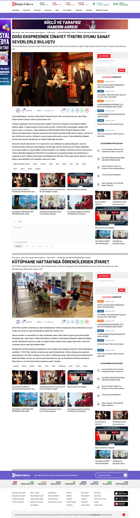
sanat (84, 164)
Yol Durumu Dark (18, 502)
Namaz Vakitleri (27, 483)
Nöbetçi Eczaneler (36, 502)
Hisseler (83, 483)
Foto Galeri (67, 10)
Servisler (26, 10)
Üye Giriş (97, 493)
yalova (30, 169)
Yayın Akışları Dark (36, 499)
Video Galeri (85, 496)
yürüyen (37, 169)
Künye (96, 502)
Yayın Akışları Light (37, 496)
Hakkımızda (98, 505)
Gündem (37, 10)
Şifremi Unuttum (100, 499)
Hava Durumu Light (19, 493)
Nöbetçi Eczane (102, 10)
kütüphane (62, 366)
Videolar (78, 10)
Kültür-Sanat (51, 32)
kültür (64, 164)
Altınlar (69, 493)
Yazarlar (89, 10)
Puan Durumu (70, 483)
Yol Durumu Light (18, 499)
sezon (15, 169)
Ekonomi (48, 10)
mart (71, 164)
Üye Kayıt (97, 496)
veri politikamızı (94, 515)
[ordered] (38, 246)
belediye (16, 366)
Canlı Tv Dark (34, 493)
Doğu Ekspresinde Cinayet (21, 164)
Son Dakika (34, 505)
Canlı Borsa (52, 493)
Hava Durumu (56, 483)
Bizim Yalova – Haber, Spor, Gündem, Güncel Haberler (28, 32)
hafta (46, 366)
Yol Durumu (107, 483)
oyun (77, 164)
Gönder (18, 246)
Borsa (14, 483)
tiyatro (22, 169)
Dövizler (69, 496)
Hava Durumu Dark (18, 496)
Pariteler (94, 483)
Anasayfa (15, 10)
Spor (57, 10)
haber (51, 164)
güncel (35, 164)
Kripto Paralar (122, 483)
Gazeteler (42, 483)
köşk (57, 164)
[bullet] (41, 246)
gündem (43, 164)
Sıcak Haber (85, 505)
